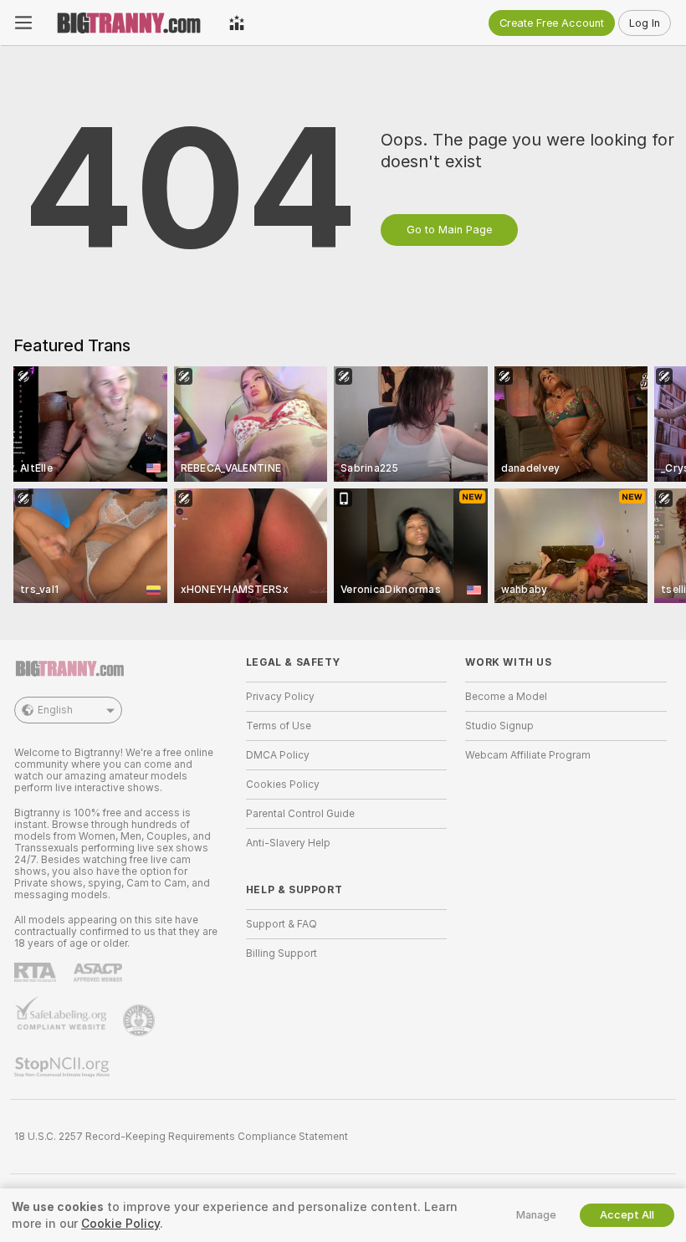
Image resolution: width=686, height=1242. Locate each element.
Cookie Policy (120, 1223)
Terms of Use (278, 726)
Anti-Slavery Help (288, 843)
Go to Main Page (449, 229)
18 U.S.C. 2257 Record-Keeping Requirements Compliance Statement (181, 1136)
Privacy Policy (280, 697)
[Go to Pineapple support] (140, 1020)
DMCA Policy (278, 755)
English (55, 710)
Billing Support (281, 953)
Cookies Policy (283, 784)
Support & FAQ (281, 924)
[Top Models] (236, 22)
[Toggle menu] (23, 22)
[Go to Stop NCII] (63, 1067)
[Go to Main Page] (130, 22)
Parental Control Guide (300, 814)
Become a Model (506, 697)
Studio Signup (499, 726)
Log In (644, 23)
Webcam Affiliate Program (528, 755)
